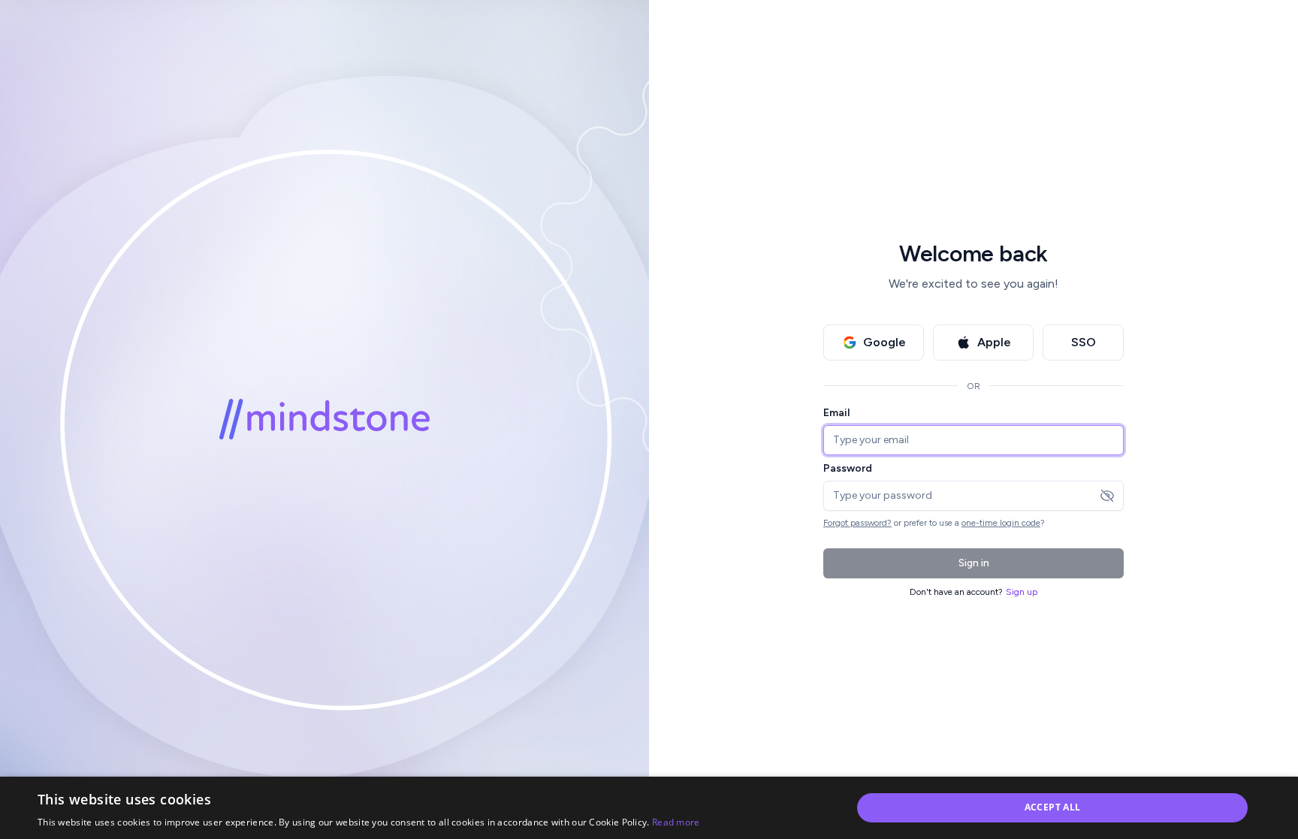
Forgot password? (857, 523)
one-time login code (1000, 523)
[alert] (649, 808)
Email (836, 412)
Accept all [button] (1053, 807)
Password (847, 468)
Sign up (1021, 592)
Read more (676, 822)
